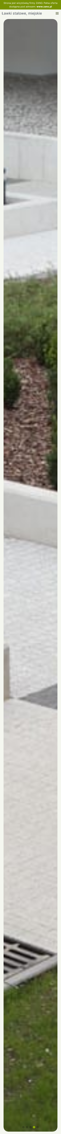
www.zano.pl (44, 6)
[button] (57, 13)
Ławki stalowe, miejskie (22, 13)
